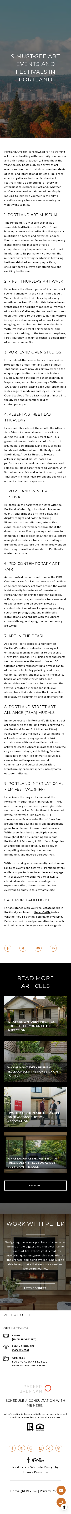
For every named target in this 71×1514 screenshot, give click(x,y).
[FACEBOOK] (12, 1448)
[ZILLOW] (40, 1448)
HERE (37, 1405)
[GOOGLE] (30, 1448)
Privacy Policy (50, 1491)
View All (35, 1185)
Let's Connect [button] (35, 1288)
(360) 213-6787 (20, 1350)
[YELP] (49, 1448)
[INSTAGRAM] (21, 1448)
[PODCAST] (58, 1448)
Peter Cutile (42, 912)
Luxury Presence (35, 1472)
